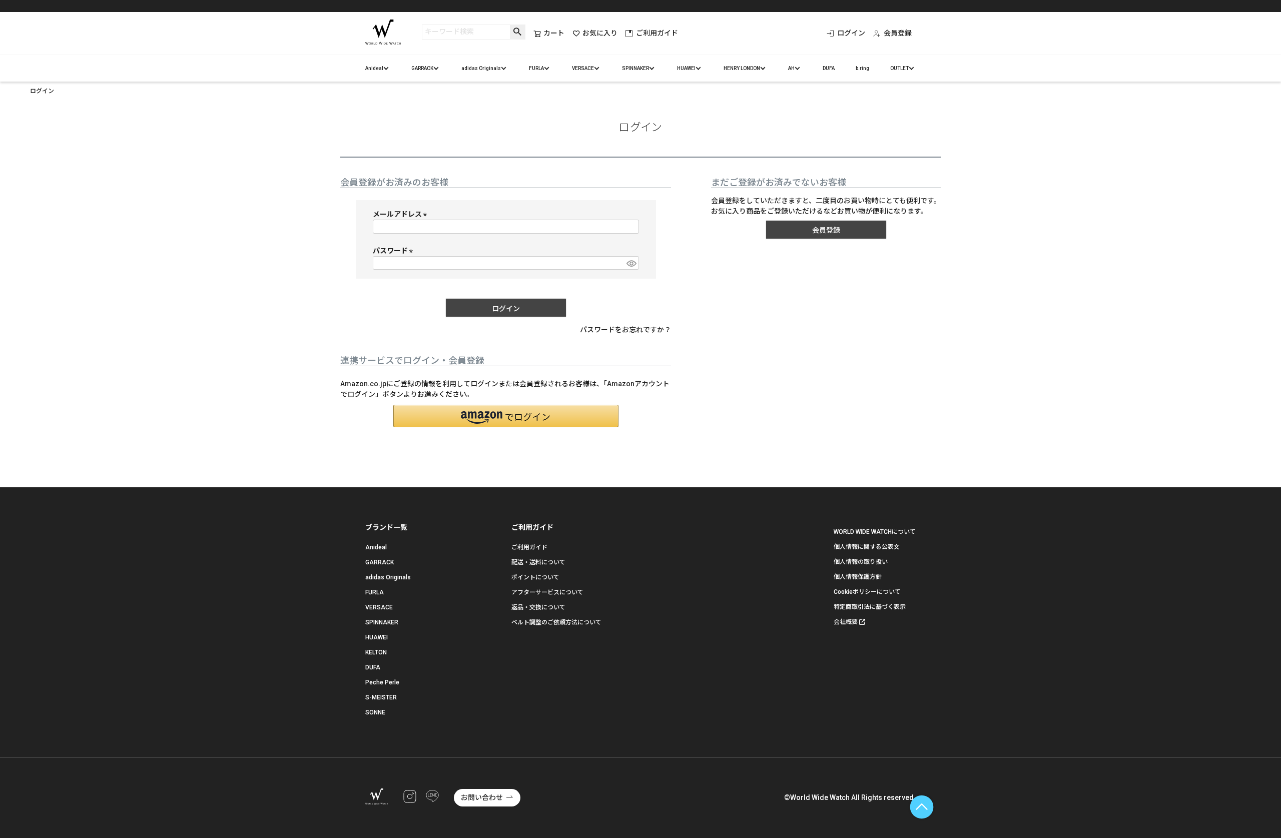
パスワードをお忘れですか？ (625, 330)
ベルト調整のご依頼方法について (556, 622)
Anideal (374, 68)
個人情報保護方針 (858, 576)
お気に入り (599, 33)
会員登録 (898, 33)
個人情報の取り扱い (861, 561)
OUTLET (899, 68)
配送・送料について (538, 562)
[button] (505, 416)
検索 (517, 32)
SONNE (375, 712)
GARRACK (422, 68)
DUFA (829, 68)
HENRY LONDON (742, 68)
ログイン (851, 33)
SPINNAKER (635, 68)
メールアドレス (401, 214)
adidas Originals (481, 68)
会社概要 (846, 621)
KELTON (376, 652)
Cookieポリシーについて (867, 591)
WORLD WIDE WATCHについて (875, 531)
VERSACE (583, 68)
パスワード (394, 251)
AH (791, 68)
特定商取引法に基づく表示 (870, 606)
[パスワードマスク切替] (631, 263)
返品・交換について (538, 607)
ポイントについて (535, 577)
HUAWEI (686, 68)
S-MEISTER (381, 697)
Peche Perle (382, 682)
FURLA (536, 68)
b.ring (862, 68)
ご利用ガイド (657, 33)
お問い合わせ (482, 797)
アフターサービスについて (547, 592)
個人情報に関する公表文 (867, 546)
